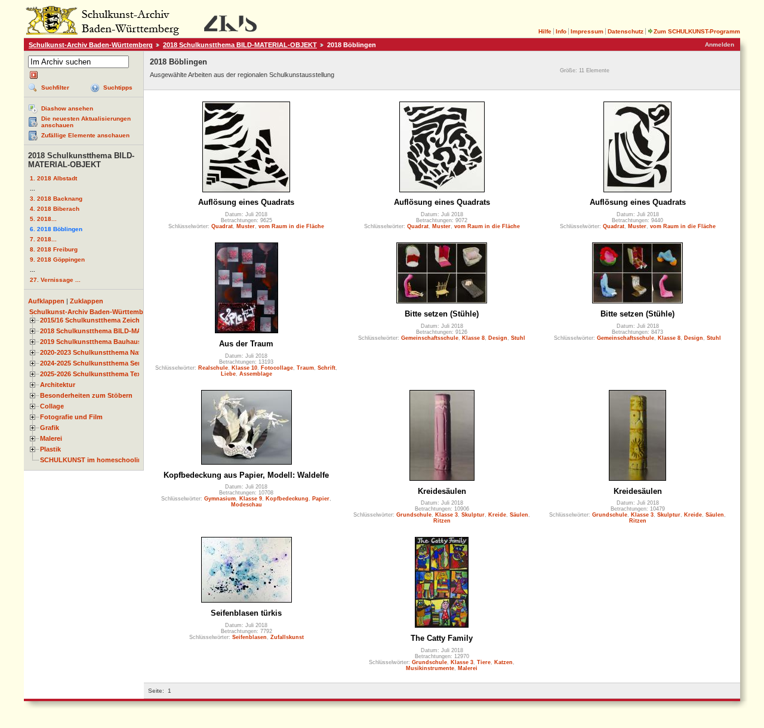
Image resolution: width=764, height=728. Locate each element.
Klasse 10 (244, 368)
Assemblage (255, 374)
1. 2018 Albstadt (53, 178)
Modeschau (246, 505)
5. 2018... (43, 219)
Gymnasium (220, 499)
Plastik (50, 449)
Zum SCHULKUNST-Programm (697, 31)
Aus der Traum (246, 343)
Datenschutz (625, 31)
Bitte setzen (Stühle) (442, 313)
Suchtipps (118, 87)
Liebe (228, 374)
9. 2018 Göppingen (57, 259)
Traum (305, 368)
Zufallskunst (287, 637)
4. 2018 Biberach (54, 208)
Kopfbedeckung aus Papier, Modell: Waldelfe (246, 475)
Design (497, 338)
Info (561, 31)
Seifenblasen (249, 637)
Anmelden (719, 44)
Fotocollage (277, 368)
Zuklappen (86, 301)
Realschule (213, 368)
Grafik (49, 427)
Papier (320, 499)
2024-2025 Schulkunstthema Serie (93, 363)
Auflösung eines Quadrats (246, 202)
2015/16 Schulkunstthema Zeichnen (96, 320)
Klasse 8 (473, 338)
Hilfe (545, 31)
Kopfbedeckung (287, 499)
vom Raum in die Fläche (291, 226)
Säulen (519, 515)
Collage (52, 406)
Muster (245, 226)
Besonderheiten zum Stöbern (86, 395)
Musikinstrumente (430, 668)
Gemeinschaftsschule (429, 338)
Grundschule (414, 515)
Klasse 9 (250, 499)
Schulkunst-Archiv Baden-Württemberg (91, 44)
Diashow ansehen (67, 108)
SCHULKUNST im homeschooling (93, 459)
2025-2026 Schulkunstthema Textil (93, 373)
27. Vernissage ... (55, 280)
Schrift (326, 368)
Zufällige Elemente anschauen (85, 135)
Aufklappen (46, 301)
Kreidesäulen (442, 491)
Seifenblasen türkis (246, 613)
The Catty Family (442, 638)
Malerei (51, 438)
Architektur (57, 384)
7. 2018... (43, 239)
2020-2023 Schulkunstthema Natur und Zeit (107, 352)
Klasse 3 (446, 515)
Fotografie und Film (71, 416)
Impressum (587, 31)
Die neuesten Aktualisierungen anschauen (86, 121)
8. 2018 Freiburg (54, 249)
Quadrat (222, 226)
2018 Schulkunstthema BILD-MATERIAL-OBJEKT (240, 44)
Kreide (497, 515)
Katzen (503, 662)
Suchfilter (55, 87)
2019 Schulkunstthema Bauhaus (90, 341)
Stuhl (518, 338)
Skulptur (473, 515)
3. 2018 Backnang (56, 198)
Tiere (484, 662)
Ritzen (442, 521)
